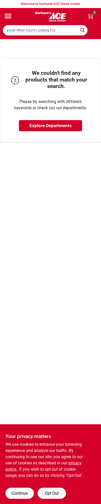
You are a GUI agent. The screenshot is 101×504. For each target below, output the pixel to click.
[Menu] (8, 16)
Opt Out (52, 493)
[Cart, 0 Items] (90, 16)
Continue (19, 493)
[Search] (82, 30)
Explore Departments (51, 125)
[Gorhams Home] (50, 16)
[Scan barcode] (94, 30)
